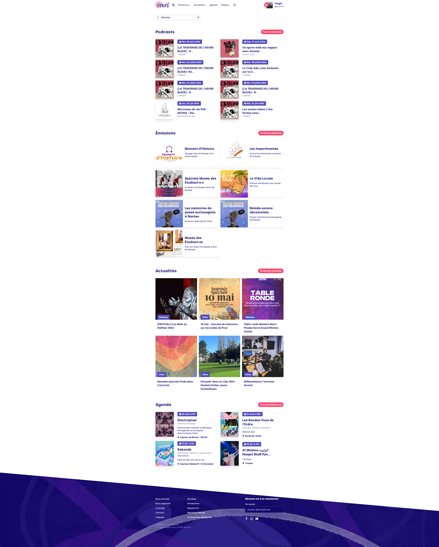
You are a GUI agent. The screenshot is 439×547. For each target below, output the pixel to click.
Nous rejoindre (163, 503)
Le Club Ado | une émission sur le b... (260, 69)
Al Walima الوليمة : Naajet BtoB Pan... (256, 452)
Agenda (214, 5)
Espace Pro (193, 508)
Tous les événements (271, 404)
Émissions (183, 5)
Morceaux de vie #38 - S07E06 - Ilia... (192, 111)
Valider (275, 510)
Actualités (199, 5)
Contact (159, 512)
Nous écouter (162, 499)
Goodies (191, 499)
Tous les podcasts (272, 32)
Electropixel (187, 420)
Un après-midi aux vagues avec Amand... (259, 49)
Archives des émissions (199, 517)
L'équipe (159, 517)
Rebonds (184, 449)
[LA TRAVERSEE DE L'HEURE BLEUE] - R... (195, 49)
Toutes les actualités (271, 271)
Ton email (250, 504)
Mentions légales (196, 512)
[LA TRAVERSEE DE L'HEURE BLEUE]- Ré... (195, 69)
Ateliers (225, 5)
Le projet (160, 508)
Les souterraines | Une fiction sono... (257, 111)
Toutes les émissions (271, 133)
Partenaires (193, 503)
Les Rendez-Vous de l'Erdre (258, 422)
